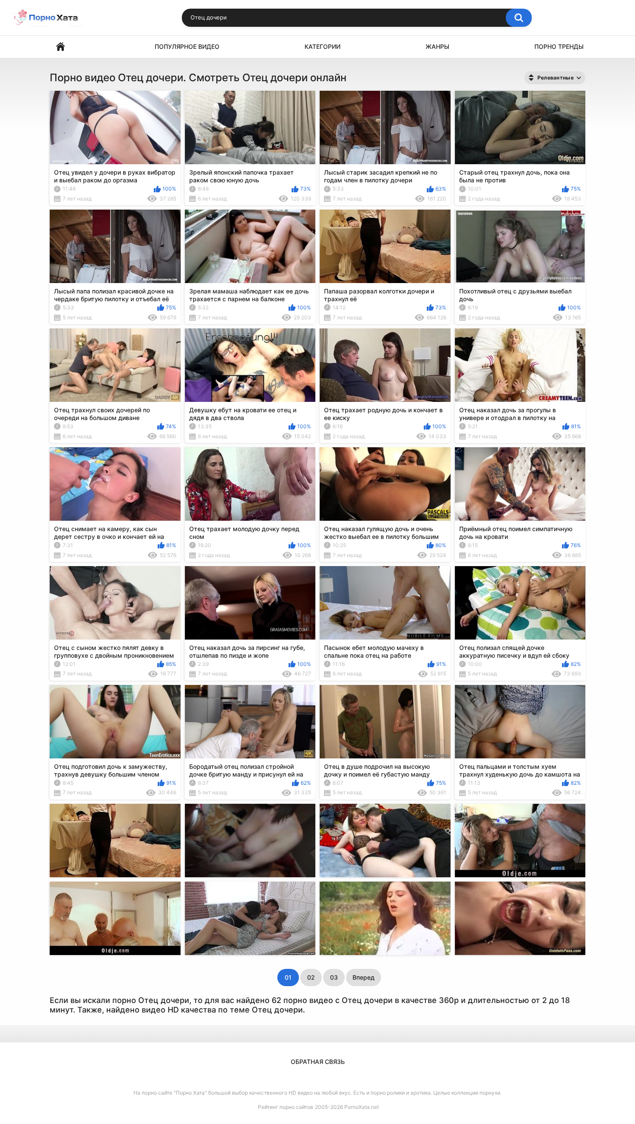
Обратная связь (318, 1061)
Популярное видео (187, 46)
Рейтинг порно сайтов (285, 1107)
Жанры (437, 46)
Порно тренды (559, 46)
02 (311, 977)
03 (334, 977)
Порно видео (60, 47)
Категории (322, 46)
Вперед (363, 977)
